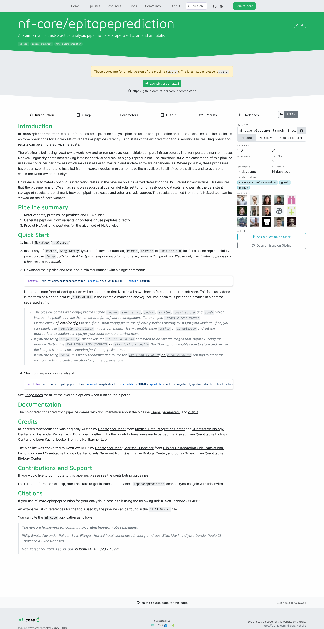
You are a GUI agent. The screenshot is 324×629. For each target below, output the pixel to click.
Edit (302, 24)
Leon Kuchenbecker (51, 439)
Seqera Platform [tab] (291, 138)
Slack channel (150, 484)
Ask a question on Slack (273, 237)
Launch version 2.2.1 (164, 83)
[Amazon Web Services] (159, 625)
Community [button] (153, 6)
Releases (251, 115)
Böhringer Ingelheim (88, 434)
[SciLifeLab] (172, 625)
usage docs (34, 395)
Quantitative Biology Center (66, 453)
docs (55, 262)
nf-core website (53, 198)
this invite (214, 484)
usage (155, 412)
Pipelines (94, 6)
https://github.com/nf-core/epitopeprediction (164, 91)
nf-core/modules (97, 168)
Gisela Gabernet (101, 453)
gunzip (285, 182)
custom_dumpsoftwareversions (257, 182)
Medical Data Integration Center (160, 429)
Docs (133, 6)
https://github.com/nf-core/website (284, 625)
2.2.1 (289, 114)
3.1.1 (223, 71)
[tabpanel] (272, 130)
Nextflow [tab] (266, 138)
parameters (171, 412)
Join (244, 6)
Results (211, 115)
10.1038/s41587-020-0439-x (97, 549)
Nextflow (65, 153)
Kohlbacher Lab (94, 439)
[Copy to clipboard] (228, 280)
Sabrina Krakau (174, 434)
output (193, 412)
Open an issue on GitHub (274, 245)
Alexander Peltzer (50, 434)
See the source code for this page (164, 603)
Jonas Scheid (185, 453)
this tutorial (114, 251)
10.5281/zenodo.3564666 (180, 501)
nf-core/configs (68, 323)
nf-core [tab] (247, 138)
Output (170, 115)
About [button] (176, 6)
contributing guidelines (130, 475)
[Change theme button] (223, 6)
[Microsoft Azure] (165, 625)
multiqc (243, 187)
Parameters (128, 115)
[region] (128, 384)
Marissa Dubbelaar (139, 448)
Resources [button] (113, 6)
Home (75, 6)
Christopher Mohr (112, 429)
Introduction (44, 115)
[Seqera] (152, 625)
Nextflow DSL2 (172, 158)
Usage (86, 115)
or (107, 344)
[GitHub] (215, 6)
